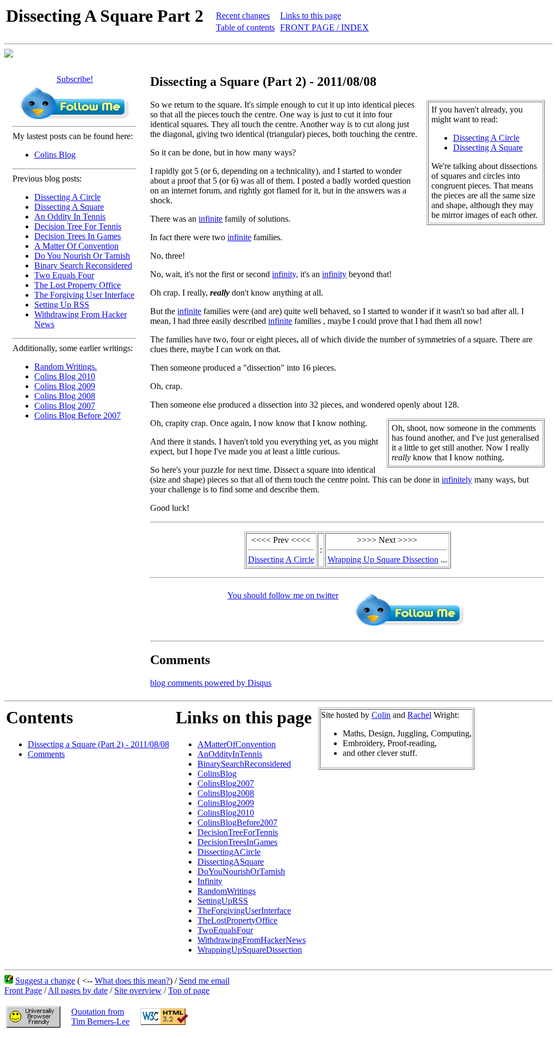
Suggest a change (45, 980)
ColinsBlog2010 (225, 812)
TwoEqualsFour (225, 930)
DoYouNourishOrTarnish (241, 871)
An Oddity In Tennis (70, 216)
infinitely (457, 479)
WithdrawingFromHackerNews (251, 940)
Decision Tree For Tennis (77, 226)
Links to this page (310, 15)
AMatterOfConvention (236, 744)
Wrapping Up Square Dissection (382, 559)
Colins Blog (55, 154)
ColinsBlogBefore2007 (237, 822)
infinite (210, 218)
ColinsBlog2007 (225, 783)
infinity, (285, 274)
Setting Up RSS (61, 304)
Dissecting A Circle (67, 197)
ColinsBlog (217, 773)
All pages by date (78, 990)
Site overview (138, 990)
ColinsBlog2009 (225, 803)
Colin (381, 715)
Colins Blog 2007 (64, 405)
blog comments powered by (210, 682)
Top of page (188, 990)
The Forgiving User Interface (84, 294)
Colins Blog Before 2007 (77, 415)
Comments (46, 754)
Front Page (23, 990)
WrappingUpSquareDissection (249, 949)
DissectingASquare (230, 861)
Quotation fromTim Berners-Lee (100, 1016)
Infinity (209, 881)
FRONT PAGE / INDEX (324, 27)
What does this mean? (132, 980)
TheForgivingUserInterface (244, 910)
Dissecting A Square (69, 206)
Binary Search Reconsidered (83, 265)
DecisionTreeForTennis (237, 832)
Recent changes (243, 15)
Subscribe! (75, 79)
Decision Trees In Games (77, 236)
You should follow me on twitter (282, 595)
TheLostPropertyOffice (237, 920)
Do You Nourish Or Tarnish (82, 255)
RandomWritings (226, 891)
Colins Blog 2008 (64, 396)
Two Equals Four (64, 275)
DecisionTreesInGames (237, 842)
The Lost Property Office (77, 285)
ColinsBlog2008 (225, 793)
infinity (334, 274)
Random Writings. (65, 366)
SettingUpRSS (222, 900)
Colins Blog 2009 (64, 386)
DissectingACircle (229, 851)
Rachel (419, 715)
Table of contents (245, 27)
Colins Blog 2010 (64, 376)
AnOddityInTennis (229, 754)
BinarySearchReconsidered (244, 763)
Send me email (204, 980)
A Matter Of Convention (76, 246)
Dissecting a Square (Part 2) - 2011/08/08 (98, 744)
